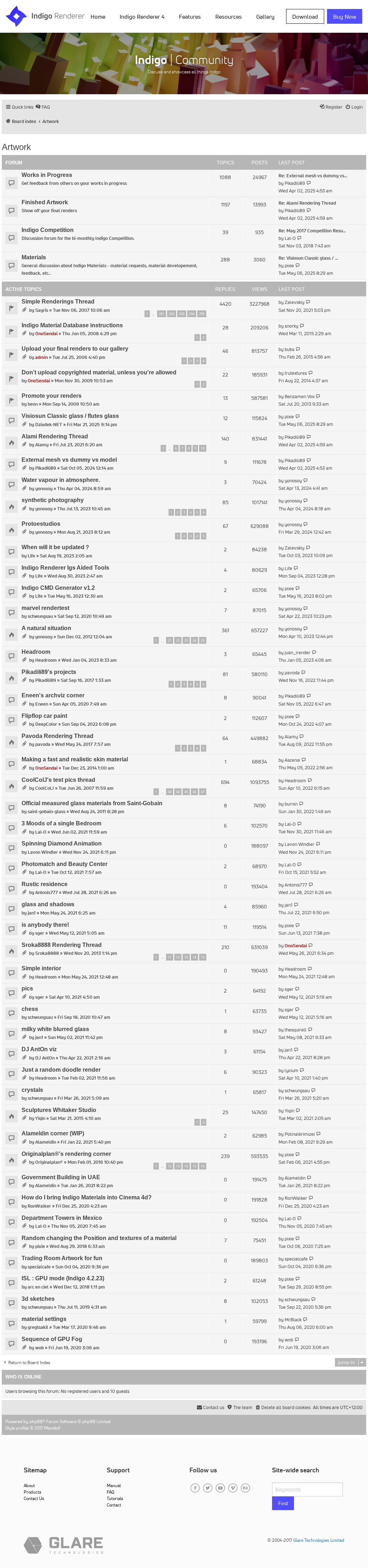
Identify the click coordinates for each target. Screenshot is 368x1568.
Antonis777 (46, 892)
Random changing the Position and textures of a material (99, 1238)
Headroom (36, 652)
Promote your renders (52, 396)
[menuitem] (99, 16)
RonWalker (39, 1206)
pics (27, 988)
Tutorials (115, 1498)
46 (194, 791)
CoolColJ (44, 788)
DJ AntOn (45, 1058)
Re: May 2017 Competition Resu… (312, 231)
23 (186, 640)
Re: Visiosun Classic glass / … (308, 258)
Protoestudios (41, 524)
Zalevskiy (294, 302)
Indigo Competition (48, 230)
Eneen (41, 704)
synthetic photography (53, 500)
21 (169, 640)
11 (169, 957)
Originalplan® (49, 1162)
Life (31, 556)
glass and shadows (48, 904)
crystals (32, 1090)
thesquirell (296, 1030)
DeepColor (46, 724)
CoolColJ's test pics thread (58, 780)
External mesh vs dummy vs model (69, 460)
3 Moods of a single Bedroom (61, 823)
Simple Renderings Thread (58, 301)
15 (202, 957)
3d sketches (38, 1299)
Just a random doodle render (61, 1070)
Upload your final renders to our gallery (75, 349)
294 (191, 313)
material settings (44, 1319)
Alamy (42, 445)
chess (30, 1009)
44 (178, 791)
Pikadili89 (295, 183)
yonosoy (43, 489)
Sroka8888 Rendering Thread (62, 945)
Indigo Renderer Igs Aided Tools (65, 568)
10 (202, 448)
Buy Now (344, 16)
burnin (291, 804)
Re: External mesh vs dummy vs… (313, 176)
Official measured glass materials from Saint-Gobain (92, 803)
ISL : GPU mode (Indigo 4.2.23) (63, 1278)
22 (178, 640)
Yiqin (40, 1118)
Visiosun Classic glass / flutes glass (70, 416)
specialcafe (39, 1267)
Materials (34, 257)
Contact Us (34, 1498)
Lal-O (290, 238)
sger (39, 933)
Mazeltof (52, 1428)
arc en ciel (38, 1287)
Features (190, 16)
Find (283, 1503)
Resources (228, 16)
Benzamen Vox (299, 396)
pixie (289, 266)
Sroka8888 (47, 953)
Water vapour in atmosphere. (61, 480)
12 (178, 957)
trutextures (296, 373)
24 (194, 640)
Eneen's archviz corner (53, 695)
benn (33, 404)
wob (39, 1348)
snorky (291, 326)
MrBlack (293, 1320)
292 (171, 313)
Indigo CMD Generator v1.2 (58, 588)
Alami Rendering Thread (55, 436)
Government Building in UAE (61, 1177)
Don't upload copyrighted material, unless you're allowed (99, 372)
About (29, 1485)
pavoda (292, 673)
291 (161, 313)
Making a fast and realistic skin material (75, 759)
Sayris (41, 310)
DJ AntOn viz (39, 1049)
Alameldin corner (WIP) (53, 1133)
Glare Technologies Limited (318, 1540)
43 (169, 791)
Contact (114, 1505)
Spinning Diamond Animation (62, 843)
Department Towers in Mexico (62, 1218)
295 (201, 313)
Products (32, 1492)
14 (194, 957)
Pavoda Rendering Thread (57, 736)
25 (202, 640)
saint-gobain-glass (46, 811)
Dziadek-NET (48, 424)
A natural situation (46, 628)
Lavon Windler (43, 852)
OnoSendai (46, 334)
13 (186, 957)
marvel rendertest (45, 608)
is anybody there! (45, 925)
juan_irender (297, 652)
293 (181, 313)
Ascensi (292, 760)
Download (305, 16)
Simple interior (41, 968)
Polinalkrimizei (300, 1134)
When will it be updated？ (56, 547)
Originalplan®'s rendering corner (66, 1154)
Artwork (16, 147)
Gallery (265, 16)
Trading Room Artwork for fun (62, 1258)
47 (202, 791)
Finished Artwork (45, 202)
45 (186, 791)
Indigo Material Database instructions (72, 325)
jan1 (32, 913)
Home (98, 16)
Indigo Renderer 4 (142, 16)
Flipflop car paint (44, 716)
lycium (291, 1070)
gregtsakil (38, 1327)
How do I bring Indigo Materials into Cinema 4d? (87, 1197)
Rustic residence (45, 884)
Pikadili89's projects (49, 672)
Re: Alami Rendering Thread (307, 203)
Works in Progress (47, 175)
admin (41, 357)
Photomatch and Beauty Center (64, 864)
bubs (289, 349)
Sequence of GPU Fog (52, 1339)
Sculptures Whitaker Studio (59, 1110)
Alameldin (45, 1142)
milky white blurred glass (55, 1029)
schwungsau (40, 616)
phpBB (36, 1421)
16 (202, 1166)
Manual (114, 1485)
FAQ (110, 1492)
